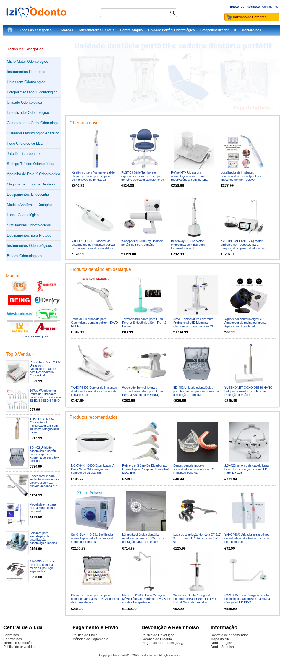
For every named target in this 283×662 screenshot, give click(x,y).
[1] (276, 109)
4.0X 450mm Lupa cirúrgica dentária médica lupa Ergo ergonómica (42, 566)
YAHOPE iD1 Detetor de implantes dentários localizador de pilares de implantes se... (94, 391)
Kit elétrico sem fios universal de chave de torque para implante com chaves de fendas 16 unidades (93, 178)
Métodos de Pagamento (90, 639)
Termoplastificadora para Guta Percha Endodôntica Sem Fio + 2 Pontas (144, 322)
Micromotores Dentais (96, 30)
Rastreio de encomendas (229, 635)
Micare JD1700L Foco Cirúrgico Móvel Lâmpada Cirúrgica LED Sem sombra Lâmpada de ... (146, 598)
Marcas (67, 30)
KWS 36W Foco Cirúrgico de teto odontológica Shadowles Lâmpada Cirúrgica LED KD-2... (247, 598)
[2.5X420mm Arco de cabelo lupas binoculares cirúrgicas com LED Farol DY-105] (248, 441)
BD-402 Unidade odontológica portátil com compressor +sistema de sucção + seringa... (44, 454)
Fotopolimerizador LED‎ (218, 30)
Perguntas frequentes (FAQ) (162, 643)
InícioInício (10, 30)
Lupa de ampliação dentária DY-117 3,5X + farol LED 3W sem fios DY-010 (197, 538)
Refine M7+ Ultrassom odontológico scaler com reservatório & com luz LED (189, 176)
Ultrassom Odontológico (26, 82)
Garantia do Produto (157, 639)
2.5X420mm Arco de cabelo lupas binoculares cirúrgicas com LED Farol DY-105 (246, 469)
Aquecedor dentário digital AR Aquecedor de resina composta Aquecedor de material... (245, 322)
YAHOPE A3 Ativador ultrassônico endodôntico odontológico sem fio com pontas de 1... (246, 538)
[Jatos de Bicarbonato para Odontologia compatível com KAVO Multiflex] (95, 295)
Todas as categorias (36, 30)
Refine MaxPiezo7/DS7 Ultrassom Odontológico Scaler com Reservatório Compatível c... (45, 368)
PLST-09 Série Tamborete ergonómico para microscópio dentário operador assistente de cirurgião (142, 178)
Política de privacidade (20, 647)
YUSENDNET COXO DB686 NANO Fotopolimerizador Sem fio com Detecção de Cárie (248, 391)
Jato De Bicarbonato (23, 153)
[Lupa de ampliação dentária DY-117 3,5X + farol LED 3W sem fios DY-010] (197, 511)
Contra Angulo (131, 30)
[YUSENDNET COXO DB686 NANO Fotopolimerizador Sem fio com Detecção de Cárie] (248, 363)
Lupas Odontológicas (24, 215)
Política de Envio (85, 635)
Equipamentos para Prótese (29, 235)
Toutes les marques (33, 336)
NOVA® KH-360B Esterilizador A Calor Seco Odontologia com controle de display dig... (92, 469)
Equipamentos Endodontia (28, 194)
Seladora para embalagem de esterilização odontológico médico (43, 538)
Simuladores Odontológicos (29, 225)
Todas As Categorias (25, 49)
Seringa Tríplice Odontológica (30, 164)
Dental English (222, 643)
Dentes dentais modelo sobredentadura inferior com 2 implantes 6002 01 (193, 469)
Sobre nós (11, 635)
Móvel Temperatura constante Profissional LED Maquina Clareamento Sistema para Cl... (194, 322)
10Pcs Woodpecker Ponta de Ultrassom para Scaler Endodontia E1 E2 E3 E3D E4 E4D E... (45, 397)
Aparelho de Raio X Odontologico (33, 174)
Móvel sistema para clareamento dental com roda (43, 508)
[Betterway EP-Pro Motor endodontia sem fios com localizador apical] (194, 217)
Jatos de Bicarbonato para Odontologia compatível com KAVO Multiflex (94, 322)
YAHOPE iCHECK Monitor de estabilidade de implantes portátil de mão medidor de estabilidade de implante (93, 246)
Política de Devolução (158, 635)
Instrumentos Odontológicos (29, 246)
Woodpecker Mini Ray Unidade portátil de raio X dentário (142, 242)
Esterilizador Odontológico (28, 113)
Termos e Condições (18, 643)
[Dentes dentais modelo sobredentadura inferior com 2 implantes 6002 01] (197, 441)
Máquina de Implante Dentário (31, 184)
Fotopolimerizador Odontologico (32, 92)
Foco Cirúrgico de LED (25, 143)
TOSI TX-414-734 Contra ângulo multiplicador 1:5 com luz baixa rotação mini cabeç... (44, 425)
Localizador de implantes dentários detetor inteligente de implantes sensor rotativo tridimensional (241, 178)
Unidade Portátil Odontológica (171, 30)
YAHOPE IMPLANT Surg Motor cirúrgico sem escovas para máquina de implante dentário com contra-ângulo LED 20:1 (243, 246)
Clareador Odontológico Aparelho (33, 133)
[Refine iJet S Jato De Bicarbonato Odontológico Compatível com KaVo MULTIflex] (146, 441)
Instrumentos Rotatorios (26, 72)
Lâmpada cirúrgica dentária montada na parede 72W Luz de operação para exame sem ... (143, 538)
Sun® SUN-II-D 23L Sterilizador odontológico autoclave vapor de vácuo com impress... (92, 538)
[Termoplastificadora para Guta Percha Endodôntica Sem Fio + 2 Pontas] (146, 295)
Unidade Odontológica (24, 102)
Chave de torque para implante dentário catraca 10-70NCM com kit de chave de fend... (95, 598)
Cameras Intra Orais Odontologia (33, 123)
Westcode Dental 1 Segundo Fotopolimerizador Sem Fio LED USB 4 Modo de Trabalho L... (194, 598)
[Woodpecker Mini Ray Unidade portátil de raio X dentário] (144, 217)
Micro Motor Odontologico (27, 61)
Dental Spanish (222, 647)
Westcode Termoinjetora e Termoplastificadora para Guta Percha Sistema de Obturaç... (142, 391)
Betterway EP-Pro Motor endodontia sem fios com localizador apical (188, 244)
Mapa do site (220, 639)
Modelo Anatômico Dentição (29, 205)
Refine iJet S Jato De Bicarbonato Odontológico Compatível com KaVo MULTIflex (146, 469)
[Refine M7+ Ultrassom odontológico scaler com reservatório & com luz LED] (194, 148)
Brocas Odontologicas (24, 256)
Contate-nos (270, 6)
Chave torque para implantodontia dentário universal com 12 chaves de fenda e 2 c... (45, 482)
